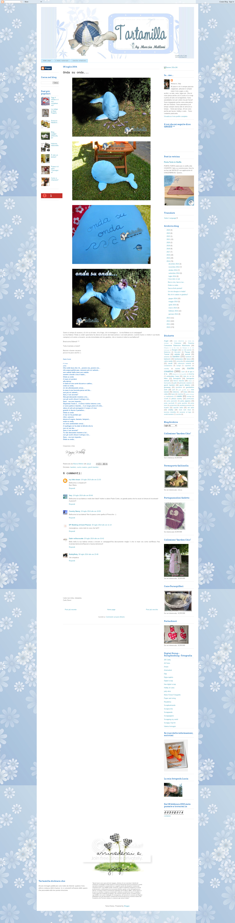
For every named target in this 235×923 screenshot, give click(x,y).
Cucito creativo (79, 61)
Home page (47, 61)
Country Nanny (74, 511)
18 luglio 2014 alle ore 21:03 (91, 480)
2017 (168, 252)
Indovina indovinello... (55, 145)
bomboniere (179, 359)
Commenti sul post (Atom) (115, 617)
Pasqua (187, 352)
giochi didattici (185, 385)
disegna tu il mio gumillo (179, 374)
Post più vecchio (152, 609)
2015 (168, 258)
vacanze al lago (185, 412)
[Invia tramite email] (97, 464)
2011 (168, 324)
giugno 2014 (173, 298)
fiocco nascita (179, 381)
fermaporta (177, 378)
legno (173, 394)
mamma (180, 394)
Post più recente (70, 609)
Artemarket (168, 670)
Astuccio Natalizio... (55, 122)
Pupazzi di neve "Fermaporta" (55, 169)
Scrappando (168, 712)
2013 (168, 318)
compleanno (168, 365)
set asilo (191, 407)
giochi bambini (93, 467)
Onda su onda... (173, 285)
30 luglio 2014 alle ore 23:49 (88, 554)
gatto (175, 383)
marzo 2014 (173, 308)
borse (189, 359)
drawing (191, 374)
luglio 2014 (173, 276)
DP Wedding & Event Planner (80, 525)
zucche (178, 414)
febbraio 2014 (174, 311)
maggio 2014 (173, 301)
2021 (168, 239)
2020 (168, 242)
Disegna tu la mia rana (171, 347)
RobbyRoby (73, 554)
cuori (183, 371)
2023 (168, 233)
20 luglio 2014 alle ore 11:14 (102, 525)
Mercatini (177, 352)
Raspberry (167, 702)
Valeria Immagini (170, 726)
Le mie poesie (187, 350)
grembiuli (179, 387)
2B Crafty (167, 660)
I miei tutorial (61, 61)
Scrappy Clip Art (170, 723)
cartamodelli (189, 361)
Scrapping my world (171, 719)
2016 (168, 255)
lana (185, 392)
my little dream (74, 480)
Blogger (126, 906)
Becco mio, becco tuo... (176, 282)
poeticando (190, 398)
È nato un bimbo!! (54, 156)
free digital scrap (170, 684)
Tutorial (166, 354)
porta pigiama (185, 401)
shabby (170, 410)
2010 (168, 327)
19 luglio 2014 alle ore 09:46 (83, 495)
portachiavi (173, 405)
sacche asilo (178, 407)
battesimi (167, 359)
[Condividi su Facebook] (104, 464)
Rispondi (72, 488)
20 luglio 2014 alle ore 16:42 (94, 538)
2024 (168, 230)
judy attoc (167, 691)
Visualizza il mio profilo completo (175, 116)
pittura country (176, 399)
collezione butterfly (184, 363)
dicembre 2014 (174, 264)
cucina (177, 368)
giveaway (167, 387)
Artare (166, 667)
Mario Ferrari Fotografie (172, 695)
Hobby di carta (169, 688)
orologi (189, 396)
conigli (178, 365)
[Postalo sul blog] (99, 464)
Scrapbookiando (169, 705)
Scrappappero (169, 716)
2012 (168, 321)
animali (187, 354)
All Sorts (167, 663)
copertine (188, 365)
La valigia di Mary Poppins (54, 111)
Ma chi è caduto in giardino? (178, 294)
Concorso (177, 343)
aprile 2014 (173, 305)
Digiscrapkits (168, 677)
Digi (165, 674)
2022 (168, 236)
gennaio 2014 (173, 314)
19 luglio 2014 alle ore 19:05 (91, 511)
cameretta (179, 361)
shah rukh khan (185, 410)
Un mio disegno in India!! (177, 291)
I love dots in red (174, 279)
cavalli (170, 363)
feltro (166, 378)
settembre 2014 (174, 273)
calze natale (168, 361)
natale (179, 396)
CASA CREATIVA (179, 341)
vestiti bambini (169, 414)
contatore (167, 816)
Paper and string (170, 698)
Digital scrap (168, 681)
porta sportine (182, 403)
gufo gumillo (182, 389)
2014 (168, 261)
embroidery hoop (173, 376)
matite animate (190, 394)
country (166, 368)
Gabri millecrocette (76, 538)
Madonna (167, 352)
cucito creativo (82, 467)
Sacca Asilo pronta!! (175, 288)
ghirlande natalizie (185, 383)
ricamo (166, 407)
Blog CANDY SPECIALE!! (54, 135)
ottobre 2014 (173, 270)
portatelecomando (186, 405)
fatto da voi (187, 376)
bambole (189, 356)
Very (70, 495)
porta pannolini (172, 401)
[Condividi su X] (102, 464)
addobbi (177, 354)
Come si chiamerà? (54, 179)
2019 (168, 246)
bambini (73, 467)
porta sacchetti (169, 403)
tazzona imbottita (170, 412)
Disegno (175, 350)
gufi (173, 389)
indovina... (176, 392)
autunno (167, 356)
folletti (190, 380)
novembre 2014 (174, 267)
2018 (168, 249)
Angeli (166, 341)
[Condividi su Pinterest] (106, 464)
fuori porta (167, 383)
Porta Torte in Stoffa (172, 162)
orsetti (166, 398)
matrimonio (170, 396)
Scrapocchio (168, 709)
